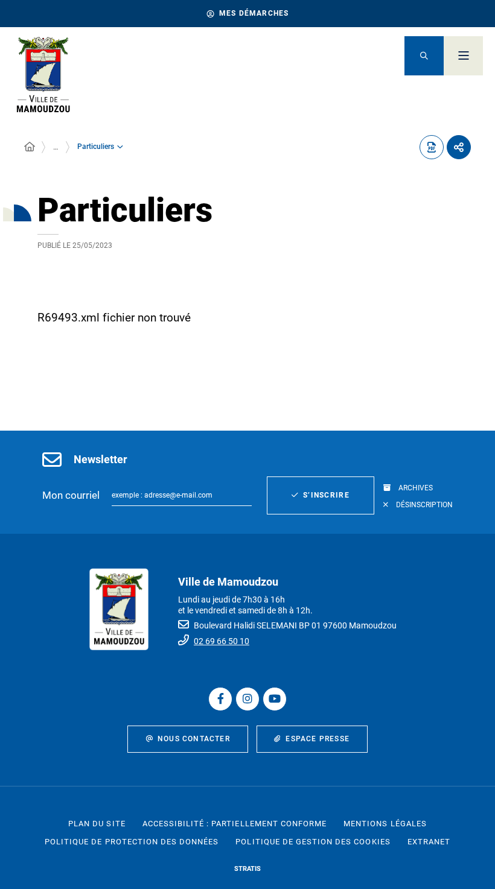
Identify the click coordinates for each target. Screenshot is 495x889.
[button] (424, 55)
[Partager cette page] (459, 147)
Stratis (247, 869)
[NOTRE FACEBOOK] (220, 699)
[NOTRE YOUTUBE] (275, 699)
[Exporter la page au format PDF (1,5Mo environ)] (432, 147)
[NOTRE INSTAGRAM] (247, 699)
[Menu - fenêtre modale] (463, 55)
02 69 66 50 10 (221, 641)
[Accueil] (29, 147)
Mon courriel (71, 495)
